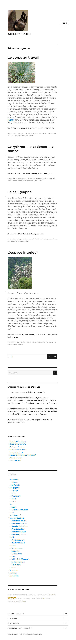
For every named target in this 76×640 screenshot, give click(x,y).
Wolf (18, 601)
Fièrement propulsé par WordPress (31, 634)
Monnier (14, 180)
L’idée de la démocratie (21, 559)
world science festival (40, 595)
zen (43, 598)
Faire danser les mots (18, 450)
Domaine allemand (19, 521)
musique (14, 135)
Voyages (15, 490)
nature (46, 342)
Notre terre (16, 565)
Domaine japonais (19, 532)
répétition (21, 135)
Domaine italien (23, 133)
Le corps (32, 133)
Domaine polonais (19, 534)
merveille (40, 342)
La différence (17, 554)
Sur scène (13, 573)
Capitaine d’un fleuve (18, 441)
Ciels (13, 493)
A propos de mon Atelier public (20, 628)
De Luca (53, 133)
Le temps (23, 178)
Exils (13, 567)
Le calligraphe (20, 192)
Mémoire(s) (14, 479)
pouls (24, 180)
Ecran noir (14, 570)
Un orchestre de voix (18, 444)
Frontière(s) (16, 496)
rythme (27, 135)
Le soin (12, 556)
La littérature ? (15, 515)
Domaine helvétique (19, 526)
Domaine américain (19, 523)
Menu (64, 23)
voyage (12, 597)
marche (34, 342)
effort (9, 135)
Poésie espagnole (18, 543)
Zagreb (31, 595)
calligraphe (40, 239)
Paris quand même (17, 447)
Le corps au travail (23, 57)
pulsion (20, 241)
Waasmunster (50, 598)
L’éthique (15, 551)
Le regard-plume (16, 452)
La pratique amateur (16, 613)
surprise (20, 344)
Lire (11, 504)
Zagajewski (52, 595)
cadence (36, 178)
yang (9, 595)
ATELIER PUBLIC (19, 34)
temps (41, 180)
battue (30, 178)
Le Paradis (16, 485)
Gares (14, 499)
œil (41, 598)
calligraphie (48, 239)
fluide (9, 180)
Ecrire (18, 239)
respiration (52, 342)
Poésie (12, 537)
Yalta (38, 598)
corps (44, 133)
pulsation (30, 180)
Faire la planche (16, 458)
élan (9, 241)
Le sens (12, 545)
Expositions (14, 576)
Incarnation (12, 618)
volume (18, 598)
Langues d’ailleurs (17, 518)
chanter (11, 120)
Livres (14, 507)
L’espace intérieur (23, 252)
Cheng (55, 239)
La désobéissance (18, 562)
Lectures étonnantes (20, 510)
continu (41, 178)
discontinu (52, 178)
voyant (34, 598)
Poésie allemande (18, 540)
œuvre (23, 598)
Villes (14, 501)
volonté (23, 601)
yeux (15, 601)
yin (27, 595)
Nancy (20, 180)
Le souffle (31, 239)
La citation (24, 239)
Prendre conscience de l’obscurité (23, 455)
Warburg (10, 601)
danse (48, 133)
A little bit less (15, 461)
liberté (29, 342)
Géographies (21, 342)
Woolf (13, 595)
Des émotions (13, 623)
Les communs (17, 548)
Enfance (15, 482)
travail (32, 135)
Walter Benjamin (20, 595)
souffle (15, 344)
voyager (28, 598)
